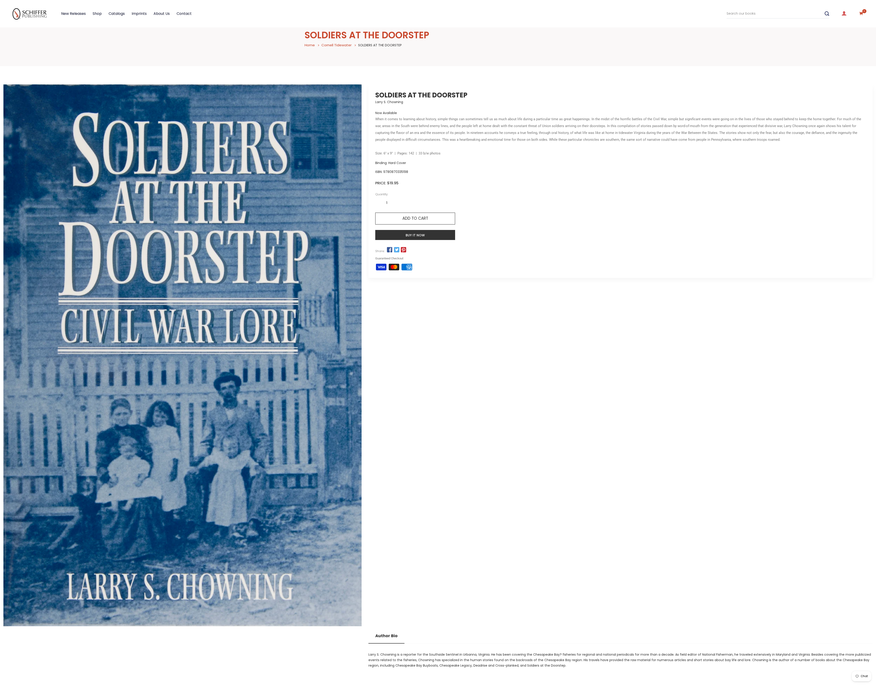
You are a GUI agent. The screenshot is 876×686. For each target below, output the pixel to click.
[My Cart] (861, 13)
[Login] (844, 13)
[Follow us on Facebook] (390, 250)
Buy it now (415, 235)
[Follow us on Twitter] (396, 250)
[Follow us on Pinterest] (404, 250)
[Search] (827, 13)
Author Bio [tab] (386, 636)
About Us (162, 13)
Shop (97, 13)
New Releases (73, 13)
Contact (184, 13)
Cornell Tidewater (336, 45)
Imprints (139, 13)
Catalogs (117, 13)
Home (310, 45)
